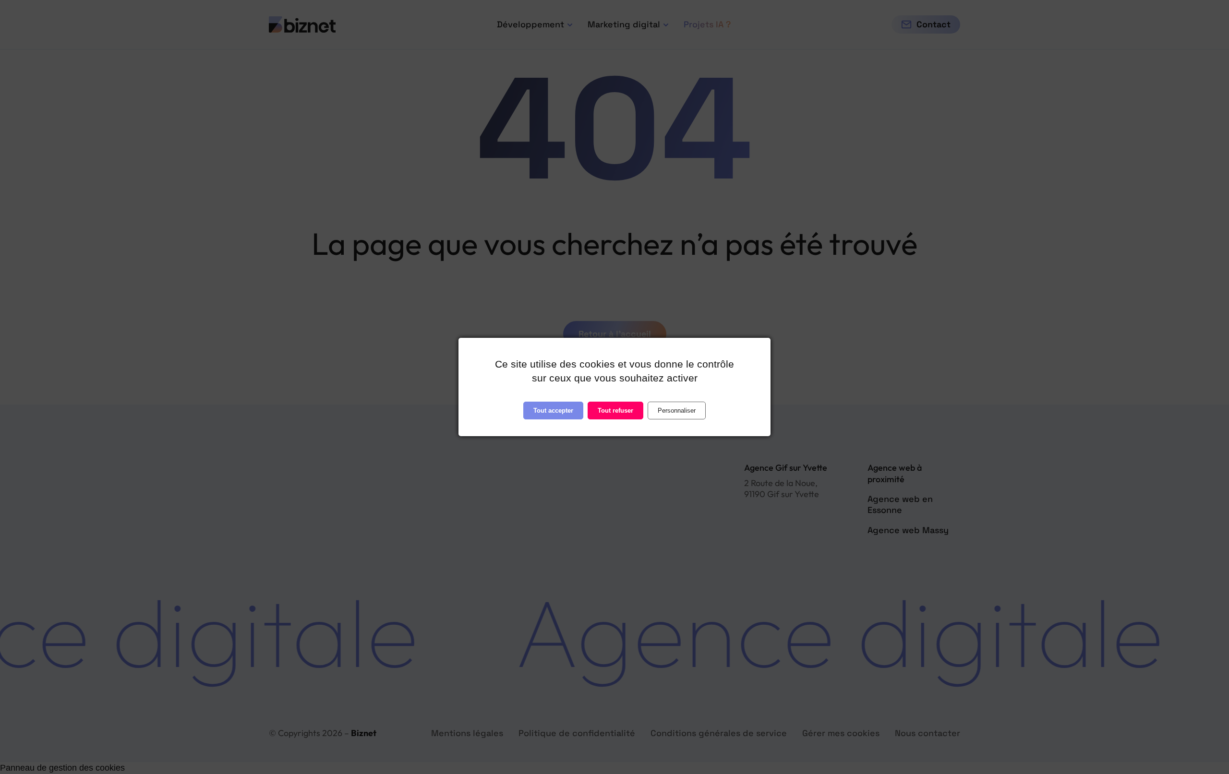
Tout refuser (615, 410)
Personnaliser (677, 410)
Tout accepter (553, 410)
